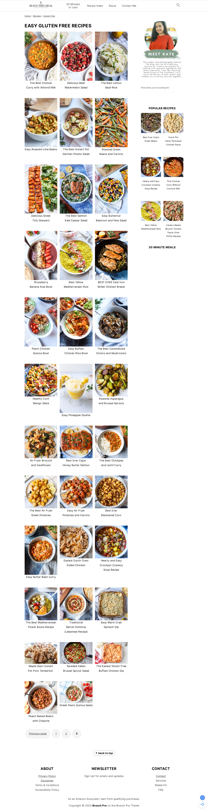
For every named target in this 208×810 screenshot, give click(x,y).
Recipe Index (95, 5)
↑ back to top (104, 753)
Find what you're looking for (155, 87)
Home (28, 16)
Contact (161, 776)
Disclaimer (47, 780)
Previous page (38, 733)
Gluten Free (49, 16)
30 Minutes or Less (73, 6)
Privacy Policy (47, 776)
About (112, 5)
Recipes (37, 16)
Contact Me (129, 5)
